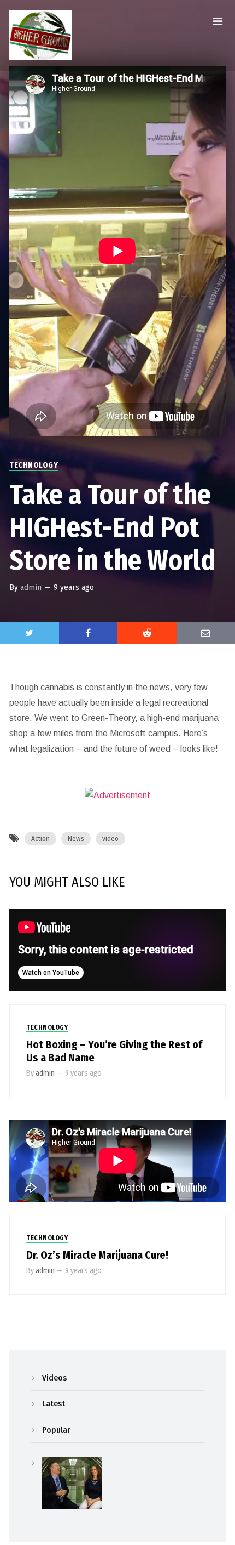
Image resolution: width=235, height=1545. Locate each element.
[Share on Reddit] (147, 633)
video (110, 838)
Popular (56, 1430)
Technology (33, 465)
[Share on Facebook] (88, 633)
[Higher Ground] (40, 35)
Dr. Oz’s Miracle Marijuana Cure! (97, 1255)
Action (40, 838)
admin (31, 587)
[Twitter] (29, 633)
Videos (54, 1378)
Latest (53, 1403)
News (76, 838)
